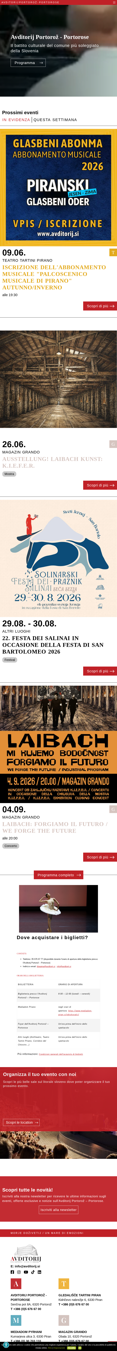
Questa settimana (55, 120)
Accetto (71, 1348)
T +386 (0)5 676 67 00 (26, 1309)
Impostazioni (59, 1348)
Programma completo (56, 875)
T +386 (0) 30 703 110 (26, 1341)
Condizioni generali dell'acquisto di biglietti (61, 1054)
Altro (50, 1348)
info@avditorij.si (64, 966)
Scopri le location (20, 1122)
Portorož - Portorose (30, 2)
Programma (25, 63)
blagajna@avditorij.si (46, 966)
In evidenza (16, 120)
